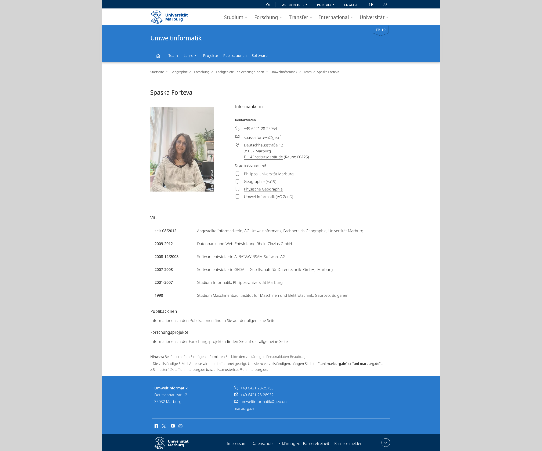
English (351, 5)
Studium (233, 17)
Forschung (266, 17)
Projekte (210, 55)
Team (173, 55)
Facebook (156, 426)
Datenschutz (262, 443)
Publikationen (235, 55)
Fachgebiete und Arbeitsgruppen (240, 72)
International (334, 17)
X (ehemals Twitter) (164, 426)
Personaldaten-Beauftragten (288, 356)
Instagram (180, 426)
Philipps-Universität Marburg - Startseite (176, 15)
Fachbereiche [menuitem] (293, 5)
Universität (372, 17)
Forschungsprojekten (207, 341)
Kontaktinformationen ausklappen (386, 442)
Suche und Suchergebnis (385, 4)
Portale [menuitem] (324, 5)
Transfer (298, 17)
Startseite (157, 72)
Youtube (172, 426)
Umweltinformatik (158, 55)
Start (268, 4)
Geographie (179, 72)
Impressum (236, 443)
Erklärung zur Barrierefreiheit (303, 443)
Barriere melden (348, 443)
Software (260, 55)
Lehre (188, 55)
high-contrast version (371, 4)
